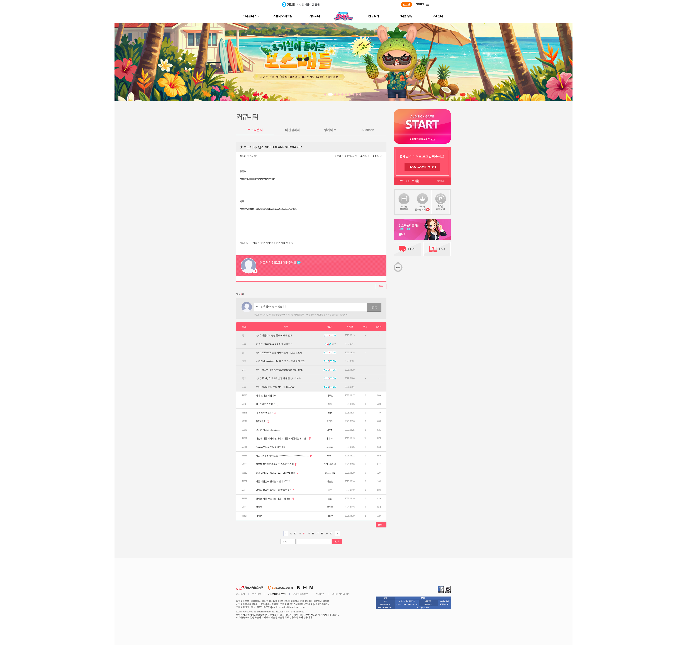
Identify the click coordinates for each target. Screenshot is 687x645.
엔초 (330, 490)
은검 (330, 498)
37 (317, 533)
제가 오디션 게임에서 (266, 395)
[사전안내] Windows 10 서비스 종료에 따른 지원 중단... (281, 361)
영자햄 (259, 507)
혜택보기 (441, 181)
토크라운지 (255, 130)
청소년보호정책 (300, 593)
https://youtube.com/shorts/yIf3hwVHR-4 (257, 178)
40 (331, 533)
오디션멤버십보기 (420, 208)
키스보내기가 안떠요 (267, 404)
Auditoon (367, 130)
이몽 (330, 404)
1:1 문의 (407, 249)
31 (290, 533)
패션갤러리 (292, 130)
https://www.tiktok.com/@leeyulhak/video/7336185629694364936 (268, 209)
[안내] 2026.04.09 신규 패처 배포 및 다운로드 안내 (279, 352)
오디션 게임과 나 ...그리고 (268, 430)
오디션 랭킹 (405, 16)
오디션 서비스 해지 (341, 593)
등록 (374, 307)
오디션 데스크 (251, 16)
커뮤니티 (314, 16)
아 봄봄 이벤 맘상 (266, 412)
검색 (337, 541)
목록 (381, 286)
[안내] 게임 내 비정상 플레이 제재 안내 (274, 335)
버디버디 (330, 438)
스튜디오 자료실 (282, 16)
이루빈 (330, 395)
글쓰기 (381, 524)
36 (313, 533)
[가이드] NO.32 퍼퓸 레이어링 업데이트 (274, 344)
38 (322, 533)
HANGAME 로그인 (422, 167)
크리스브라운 (329, 464)
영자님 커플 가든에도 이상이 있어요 (275, 498)
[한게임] (267, 4)
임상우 (330, 507)
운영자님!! (262, 421)
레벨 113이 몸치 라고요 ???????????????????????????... (284, 455)
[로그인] (406, 4)
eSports (330, 447)
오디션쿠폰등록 (404, 208)
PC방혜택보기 (440, 208)
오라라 (330, 421)
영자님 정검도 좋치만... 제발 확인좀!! (275, 490)
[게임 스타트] (422, 122)
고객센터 (437, 16)
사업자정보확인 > (321, 604)
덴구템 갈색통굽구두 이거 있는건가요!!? (276, 464)
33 (299, 533)
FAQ (437, 249)
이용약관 (256, 593)
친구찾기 (373, 16)
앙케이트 (330, 130)
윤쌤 (330, 412)
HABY (330, 455)
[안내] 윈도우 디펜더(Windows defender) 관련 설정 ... (280, 369)
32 (295, 533)
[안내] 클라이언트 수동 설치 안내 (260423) (275, 387)
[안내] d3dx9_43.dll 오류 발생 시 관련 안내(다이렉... (279, 378)
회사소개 (240, 593)
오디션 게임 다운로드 (422, 139)
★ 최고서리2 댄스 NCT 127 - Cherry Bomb (277, 472)
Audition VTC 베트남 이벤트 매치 (271, 447)
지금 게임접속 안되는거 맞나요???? (272, 481)
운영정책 (320, 593)
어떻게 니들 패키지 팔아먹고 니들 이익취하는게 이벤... (283, 438)
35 (308, 533)
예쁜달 (330, 481)
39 (326, 533)
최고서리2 (252, 156)
